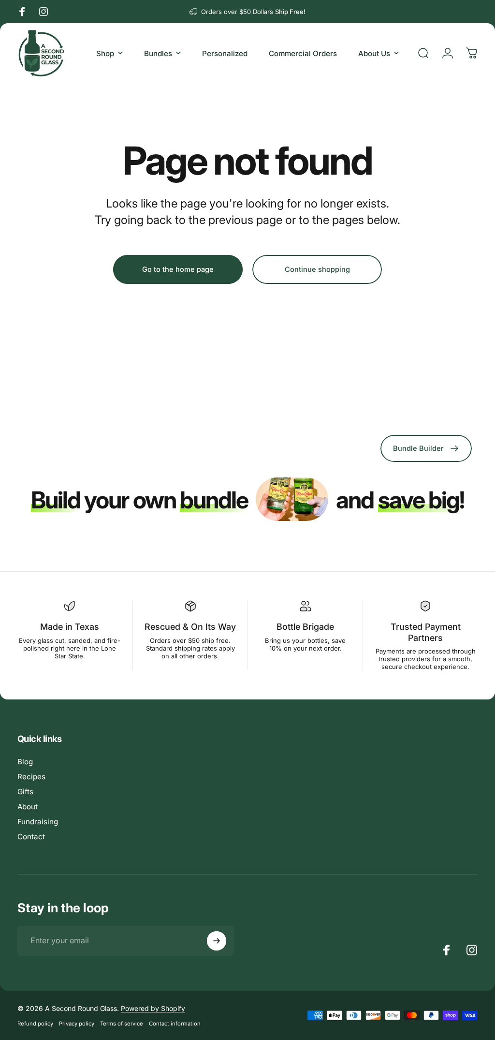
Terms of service (121, 1023)
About (27, 806)
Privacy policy (76, 1023)
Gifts (25, 791)
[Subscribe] (216, 941)
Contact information (175, 1023)
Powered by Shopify (153, 1008)
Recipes (31, 776)
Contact (31, 836)
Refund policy (35, 1023)
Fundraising (37, 821)
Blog (25, 761)
